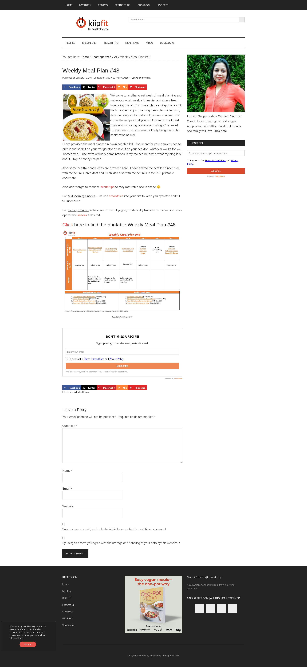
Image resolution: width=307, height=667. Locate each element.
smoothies (116, 196)
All (115, 57)
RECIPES (66, 598)
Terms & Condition (196, 577)
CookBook (67, 611)
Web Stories (68, 625)
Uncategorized (101, 57)
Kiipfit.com (92, 24)
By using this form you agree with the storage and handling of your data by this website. (121, 543)
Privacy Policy (214, 577)
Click (67, 224)
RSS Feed (67, 618)
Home (84, 57)
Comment (70, 425)
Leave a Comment (141, 77)
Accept (27, 644)
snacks (82, 215)
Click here (220, 131)
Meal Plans (83, 392)
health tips (107, 187)
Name (67, 470)
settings (19, 638)
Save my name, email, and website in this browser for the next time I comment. (114, 529)
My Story (66, 591)
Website (67, 506)
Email (67, 488)
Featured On (68, 605)
